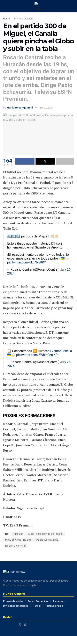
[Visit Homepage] (38, 6)
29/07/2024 (46, 107)
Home (6, 18)
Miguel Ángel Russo (18, 539)
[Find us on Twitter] (19, 624)
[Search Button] (72, 6)
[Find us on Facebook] (4, 624)
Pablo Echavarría (47, 539)
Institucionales (54, 605)
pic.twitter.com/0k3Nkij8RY (26, 262)
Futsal (36, 605)
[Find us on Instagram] (9, 624)
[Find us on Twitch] (14, 624)
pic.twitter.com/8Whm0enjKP (37, 355)
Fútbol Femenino (38, 601)
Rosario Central (15, 545)
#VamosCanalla (60, 351)
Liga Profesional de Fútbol (45, 533)
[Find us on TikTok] (25, 624)
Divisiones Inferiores (15, 605)
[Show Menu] (5, 6)
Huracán (18, 533)
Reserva (58, 601)
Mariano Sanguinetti (20, 107)
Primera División (23, 18)
